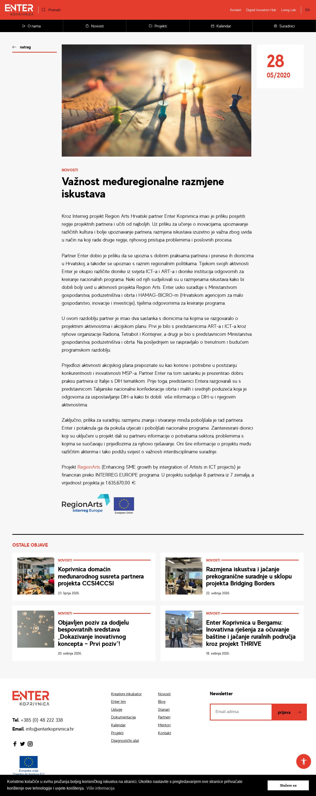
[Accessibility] (303, 761)
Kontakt (235, 10)
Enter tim (118, 701)
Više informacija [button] (100, 788)
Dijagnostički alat (125, 740)
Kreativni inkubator (126, 693)
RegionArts (89, 467)
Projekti (161, 25)
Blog (161, 701)
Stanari (164, 709)
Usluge (116, 709)
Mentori (164, 724)
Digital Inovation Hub (261, 10)
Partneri (164, 717)
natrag (25, 46)
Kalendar (224, 25)
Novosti (97, 25)
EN (307, 10)
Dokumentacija (123, 717)
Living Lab (288, 10)
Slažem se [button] (288, 785)
